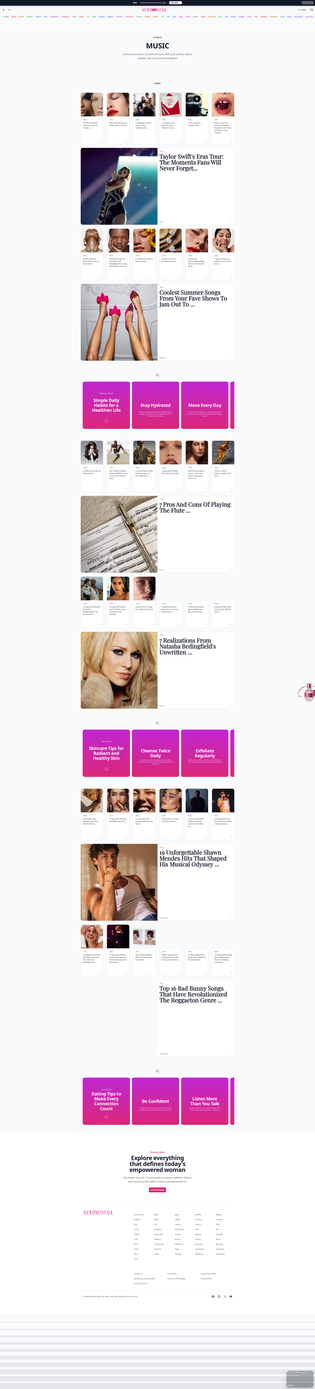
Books (289, 17)
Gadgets (241, 17)
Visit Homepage (157, 1190)
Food (218, 1224)
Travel (282, 17)
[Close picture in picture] (288, 1373)
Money (187, 17)
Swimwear (220, 1249)
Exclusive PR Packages (176, 1278)
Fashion (38, 17)
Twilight (178, 1254)
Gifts (174, 17)
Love (226, 17)
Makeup (110, 17)
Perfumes (119, 17)
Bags (180, 17)
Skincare (30, 17)
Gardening (211, 17)
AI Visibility (171, 1274)
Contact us (138, 1274)
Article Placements (208, 1274)
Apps (256, 17)
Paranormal (130, 17)
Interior (195, 17)
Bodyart (155, 17)
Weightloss (65, 17)
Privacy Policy (206, 1278)
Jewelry (198, 1234)
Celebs (81, 17)
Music (203, 17)
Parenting (179, 1244)
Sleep (94, 17)
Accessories (298, 17)
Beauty (147, 17)
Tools (136, 1259)
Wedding (264, 17)
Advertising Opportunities (144, 1278)
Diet (168, 17)
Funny (249, 17)
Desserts (219, 1219)
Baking (13, 17)
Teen (45, 17)
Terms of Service (140, 1283)
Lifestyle (101, 17)
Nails (220, 17)
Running (139, 17)
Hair (162, 17)
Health (136, 1234)
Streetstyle (273, 17)
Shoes (74, 17)
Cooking (5, 17)
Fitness (233, 17)
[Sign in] (312, 10)
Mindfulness (54, 17)
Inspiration (309, 17)
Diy (88, 17)
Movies (21, 17)
